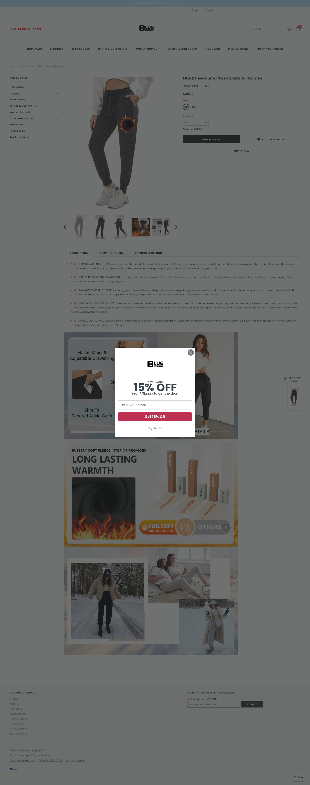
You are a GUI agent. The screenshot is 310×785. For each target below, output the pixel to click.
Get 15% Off (155, 416)
